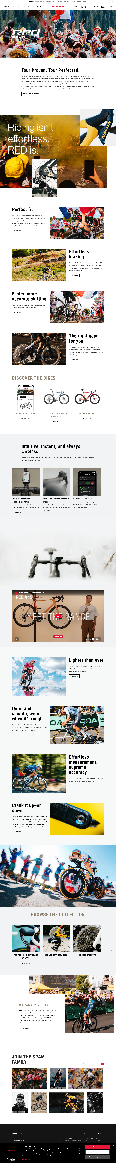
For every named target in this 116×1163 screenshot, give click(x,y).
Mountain (6, 6)
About (97, 1136)
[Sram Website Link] (58, 6)
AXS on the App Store (88, 1136)
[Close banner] (113, 1145)
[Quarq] (54, 1)
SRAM (13, 56)
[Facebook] (83, 1064)
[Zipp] (48, 1)
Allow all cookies (97, 1147)
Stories (61, 1136)
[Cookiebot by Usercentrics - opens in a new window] (11, 1159)
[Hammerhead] (67, 1)
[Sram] (31, 1)
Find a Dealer (103, 7)
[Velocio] (74, 1)
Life (33, 6)
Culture (61, 1138)
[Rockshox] (37, 1)
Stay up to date (19, 1140)
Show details (26, 1159)
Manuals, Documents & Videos (73, 1140)
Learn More (87, 418)
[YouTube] (102, 1064)
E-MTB (14, 6)
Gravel (26, 6)
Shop (111, 6)
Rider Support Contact (70, 1136)
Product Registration (85, 7)
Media (97, 1138)
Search (76, 6)
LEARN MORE (74, 359)
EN (114, 1)
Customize (96, 1152)
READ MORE (17, 230)
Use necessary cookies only (97, 1157)
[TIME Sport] (60, 1)
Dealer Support (69, 1138)
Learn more (18, 831)
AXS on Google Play (88, 1138)
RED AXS (28, 56)
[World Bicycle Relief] (84, 1)
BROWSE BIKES (25, 418)
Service (96, 6)
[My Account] (110, 2)
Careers (98, 1140)
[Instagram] (92, 1064)
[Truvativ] (42, 1)
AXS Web (85, 1140)
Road (20, 6)
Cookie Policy (76, 1155)
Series (22, 56)
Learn (39, 6)
